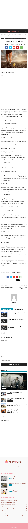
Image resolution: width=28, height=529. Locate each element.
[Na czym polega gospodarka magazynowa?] (4, 485)
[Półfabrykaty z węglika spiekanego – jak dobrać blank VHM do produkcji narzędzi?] (14, 381)
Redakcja (7, 44)
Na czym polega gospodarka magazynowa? (17, 483)
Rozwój (3, 38)
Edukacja (10, 478)
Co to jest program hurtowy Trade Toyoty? (14, 392)
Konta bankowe (4, 506)
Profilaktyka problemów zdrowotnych (9, 510)
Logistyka (9, 393)
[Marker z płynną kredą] (4, 491)
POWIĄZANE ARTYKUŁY (6, 309)
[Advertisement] (14, 15)
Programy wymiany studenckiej (7, 508)
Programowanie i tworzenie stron (8, 504)
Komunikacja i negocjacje (6, 519)
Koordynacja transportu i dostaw (8, 502)
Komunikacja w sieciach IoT (7, 513)
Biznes (10, 491)
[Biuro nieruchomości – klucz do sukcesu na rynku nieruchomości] (3, 400)
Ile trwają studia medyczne (14, 477)
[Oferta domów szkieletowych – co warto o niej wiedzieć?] (3, 405)
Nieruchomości (10, 405)
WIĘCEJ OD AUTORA (18, 309)
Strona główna (3, 34)
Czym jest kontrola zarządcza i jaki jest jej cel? (21, 288)
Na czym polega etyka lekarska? (16, 313)
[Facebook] (14, 468)
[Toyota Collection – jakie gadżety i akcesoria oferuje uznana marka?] (3, 411)
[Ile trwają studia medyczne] (4, 478)
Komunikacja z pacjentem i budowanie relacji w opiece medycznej (15, 38)
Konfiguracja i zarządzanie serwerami (9, 500)
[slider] (5, 272)
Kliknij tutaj (10, 269)
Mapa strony (14, 525)
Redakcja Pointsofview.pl (12, 388)
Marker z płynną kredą (13, 490)
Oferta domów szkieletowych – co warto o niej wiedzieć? (17, 404)
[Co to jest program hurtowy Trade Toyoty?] (3, 394)
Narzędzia (4, 388)
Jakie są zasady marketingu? (7, 287)
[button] (26, 31)
